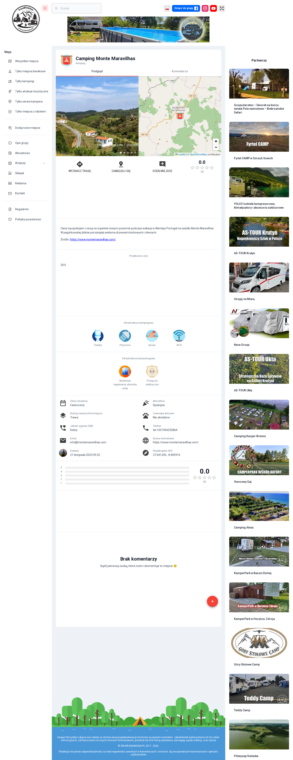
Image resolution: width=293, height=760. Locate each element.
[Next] (132, 116)
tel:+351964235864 (165, 430)
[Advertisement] (138, 198)
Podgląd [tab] (97, 71)
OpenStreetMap (198, 154)
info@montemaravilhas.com (88, 442)
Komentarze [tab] (180, 71)
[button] (26, 163)
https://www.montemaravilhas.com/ (93, 239)
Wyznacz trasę (80, 171)
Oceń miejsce (162, 171)
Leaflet (182, 154)
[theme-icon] (11, 61)
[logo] (26, 19)
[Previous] (62, 116)
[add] (212, 601)
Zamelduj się (121, 171)
